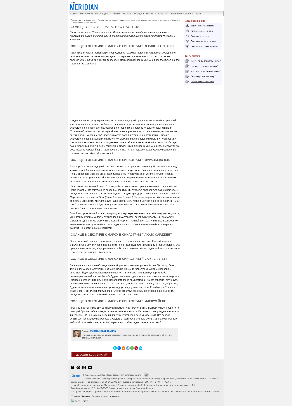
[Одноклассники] (123, 348)
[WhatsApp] (132, 348)
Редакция (75, 396)
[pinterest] (78, 369)
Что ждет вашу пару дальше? (204, 66)
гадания (126, 14)
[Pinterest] (136, 348)
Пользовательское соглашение (105, 396)
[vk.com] (72, 369)
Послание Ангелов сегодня (203, 41)
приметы (151, 14)
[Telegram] (128, 348)
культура (163, 14)
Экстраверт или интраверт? (203, 76)
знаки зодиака (103, 14)
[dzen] (90, 369)
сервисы (188, 14)
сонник (74, 14)
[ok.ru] (84, 369)
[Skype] (140, 348)
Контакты (86, 396)
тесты (198, 14)
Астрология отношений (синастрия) (114, 20)
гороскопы (86, 14)
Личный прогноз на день (202, 31)
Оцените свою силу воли (202, 81)
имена (116, 14)
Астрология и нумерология (83, 20)
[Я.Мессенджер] (115, 348)
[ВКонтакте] (119, 348)
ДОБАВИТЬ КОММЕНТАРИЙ (91, 354)
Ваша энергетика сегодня (202, 26)
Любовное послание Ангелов (204, 46)
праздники (176, 14)
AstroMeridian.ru (92, 375)
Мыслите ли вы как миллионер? (206, 71)
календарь (138, 14)
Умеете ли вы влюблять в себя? (206, 61)
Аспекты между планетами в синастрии (150, 20)
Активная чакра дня (200, 36)
